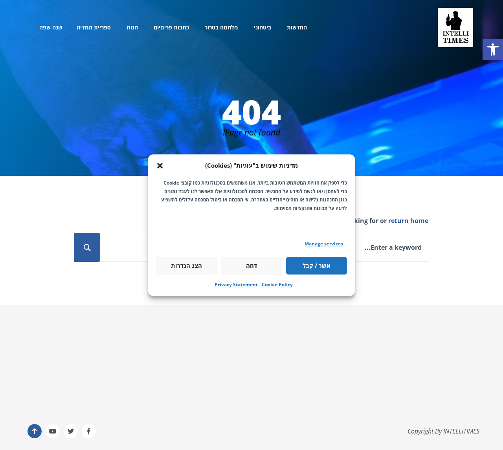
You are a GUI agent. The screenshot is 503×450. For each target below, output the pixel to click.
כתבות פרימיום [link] (171, 27)
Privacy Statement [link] (236, 284)
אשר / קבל (316, 265)
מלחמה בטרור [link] (221, 27)
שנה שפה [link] (50, 27)
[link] (493, 49)
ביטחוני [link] (262, 27)
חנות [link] (132, 27)
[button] (160, 166)
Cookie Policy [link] (277, 284)
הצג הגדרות (186, 265)
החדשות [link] (297, 27)
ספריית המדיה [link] (94, 27)
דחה (251, 265)
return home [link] (408, 220)
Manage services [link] (324, 243)
